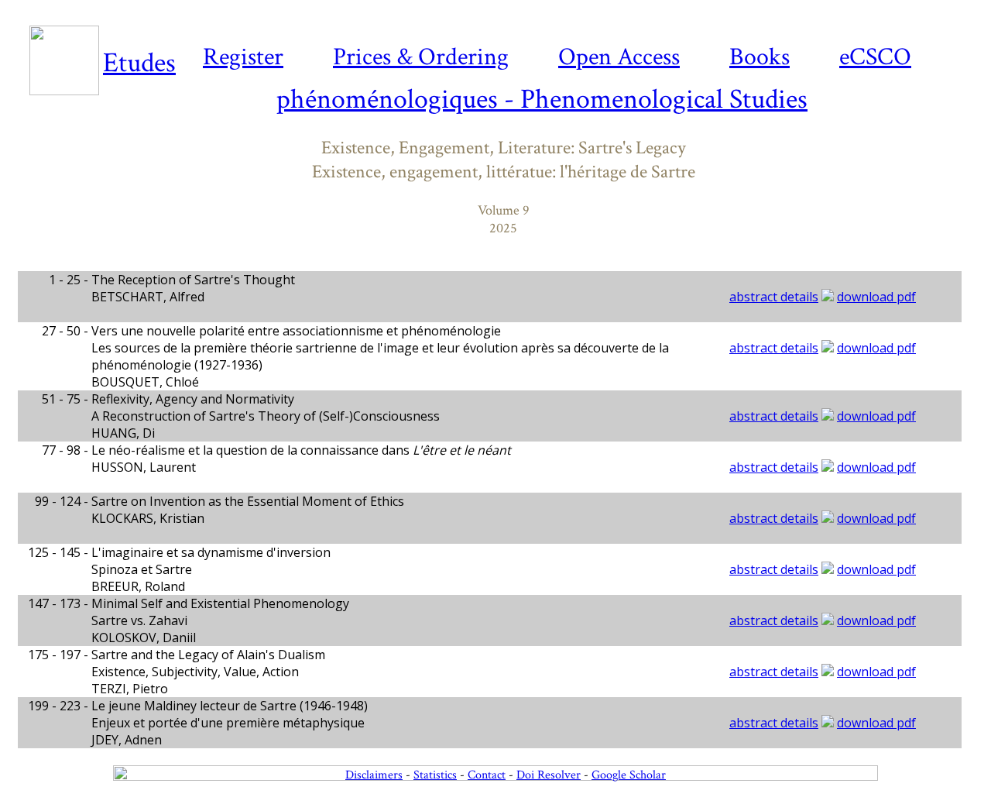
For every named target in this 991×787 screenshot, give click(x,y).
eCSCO (875, 57)
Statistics (435, 775)
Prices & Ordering (421, 57)
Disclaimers (374, 775)
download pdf (876, 296)
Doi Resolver (548, 775)
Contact (487, 775)
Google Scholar (629, 775)
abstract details (773, 296)
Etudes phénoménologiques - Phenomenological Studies (455, 81)
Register (243, 57)
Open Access (619, 57)
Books (759, 57)
